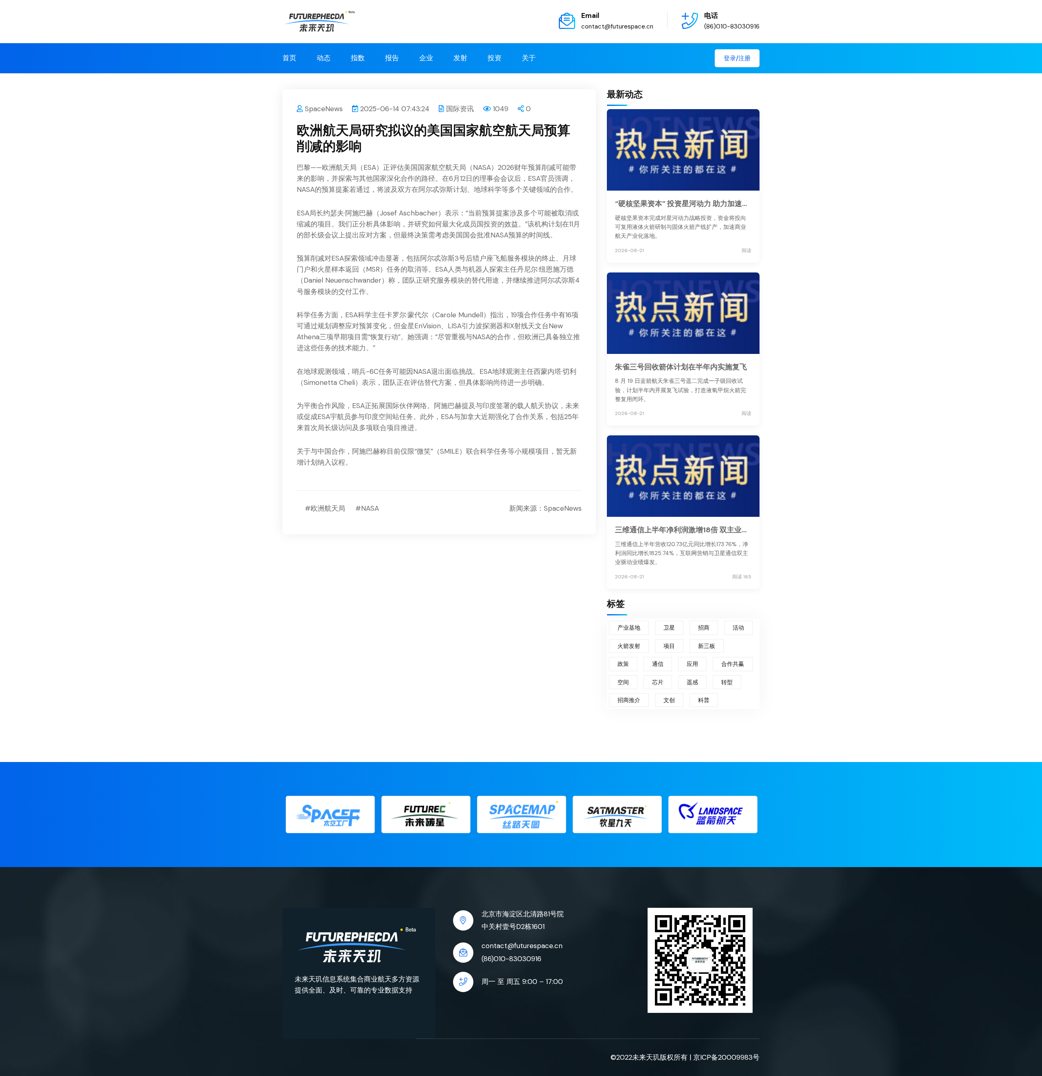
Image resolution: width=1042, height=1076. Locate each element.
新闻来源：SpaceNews (545, 508)
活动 (738, 627)
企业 (426, 57)
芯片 (657, 682)
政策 (623, 664)
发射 (460, 57)
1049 (500, 108)
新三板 (706, 646)
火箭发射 (628, 646)
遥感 (692, 682)
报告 (392, 57)
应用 (692, 664)
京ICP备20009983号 (726, 1057)
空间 (623, 682)
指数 (358, 57)
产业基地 (628, 627)
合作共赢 (732, 664)
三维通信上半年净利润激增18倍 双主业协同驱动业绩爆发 (683, 530)
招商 (703, 627)
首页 (289, 57)
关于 (529, 57)
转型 (727, 682)
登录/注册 (737, 58)
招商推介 (628, 700)
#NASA (367, 508)
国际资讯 (460, 108)
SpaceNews (324, 108)
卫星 (669, 627)
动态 (324, 57)
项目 (669, 646)
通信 (657, 664)
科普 (703, 700)
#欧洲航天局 (325, 508)
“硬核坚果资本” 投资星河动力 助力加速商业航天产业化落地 (683, 204)
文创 (669, 700)
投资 (494, 57)
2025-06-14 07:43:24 (394, 108)
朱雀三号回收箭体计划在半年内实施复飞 (681, 367)
